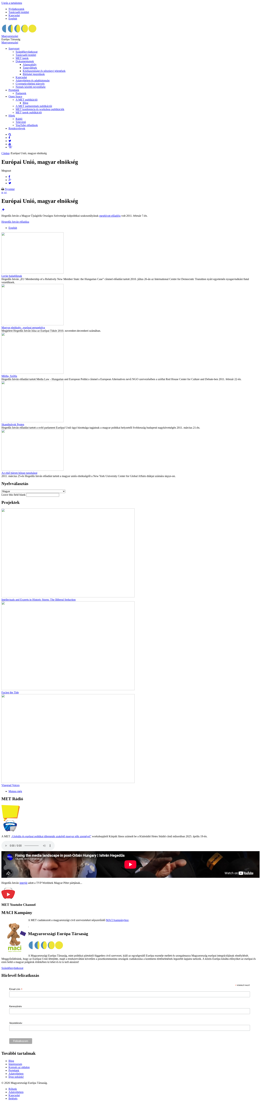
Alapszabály (30, 64)
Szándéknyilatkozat (26, 51)
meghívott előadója (110, 215)
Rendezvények (17, 128)
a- (2, 192)
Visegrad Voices (10, 785)
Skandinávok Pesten (12, 424)
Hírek (12, 115)
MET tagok (22, 58)
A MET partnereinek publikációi (34, 106)
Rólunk (13, 1088)
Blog (25, 102)
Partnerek (21, 93)
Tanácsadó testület (19, 12)
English (13, 18)
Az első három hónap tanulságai (19, 472)
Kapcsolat (14, 15)
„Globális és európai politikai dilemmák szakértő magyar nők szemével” (51, 836)
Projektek (14, 90)
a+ (5, 192)
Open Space (15, 96)
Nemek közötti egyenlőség (30, 86)
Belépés (13, 1098)
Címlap (5, 153)
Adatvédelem (16, 1073)
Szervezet (14, 48)
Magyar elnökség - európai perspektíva (23, 327)
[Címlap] (19, 32)
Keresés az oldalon (19, 1067)
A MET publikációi (26, 99)
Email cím (15, 989)
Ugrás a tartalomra (11, 2)
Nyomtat (10, 189)
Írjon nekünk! (16, 1076)
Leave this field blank (13, 494)
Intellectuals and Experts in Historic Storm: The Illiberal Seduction (38, 599)
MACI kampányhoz (117, 920)
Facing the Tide (10, 692)
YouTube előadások (27, 125)
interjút (23, 882)
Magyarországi (9, 36)
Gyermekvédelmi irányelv (30, 83)
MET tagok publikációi (29, 112)
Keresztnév (15, 1006)
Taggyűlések (30, 67)
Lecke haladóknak (11, 275)
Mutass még (15, 791)
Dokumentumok (25, 61)
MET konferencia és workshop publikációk (40, 109)
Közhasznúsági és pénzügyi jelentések (44, 70)
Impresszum (15, 1064)
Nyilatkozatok (16, 8)
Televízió (21, 122)
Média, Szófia (9, 375)
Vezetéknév (15, 1023)
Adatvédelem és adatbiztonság (33, 80)
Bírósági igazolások (34, 74)
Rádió (19, 118)
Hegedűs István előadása (15, 221)
